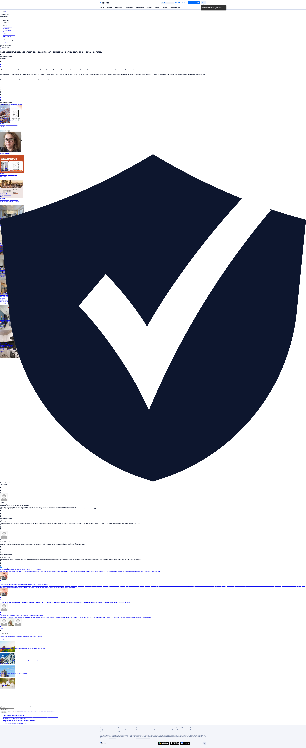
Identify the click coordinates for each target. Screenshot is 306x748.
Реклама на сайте (122, 730)
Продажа (109, 7)
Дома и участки (129, 7)
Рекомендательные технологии (143, 737)
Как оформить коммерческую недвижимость (15, 718)
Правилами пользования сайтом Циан (115, 736)
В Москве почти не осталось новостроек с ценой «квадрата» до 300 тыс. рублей (20, 569)
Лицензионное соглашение (146, 736)
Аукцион (156, 728)
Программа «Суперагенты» (197, 728)
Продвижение (139, 730)
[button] (224, 7)
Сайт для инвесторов (123, 732)
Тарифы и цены (104, 730)
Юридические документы (124, 728)
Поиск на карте (140, 728)
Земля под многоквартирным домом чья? (14, 715)
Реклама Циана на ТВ (177, 728)
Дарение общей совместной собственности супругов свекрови (19, 720)
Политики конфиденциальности (46, 711)
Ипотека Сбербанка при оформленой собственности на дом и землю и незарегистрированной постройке (30, 717)
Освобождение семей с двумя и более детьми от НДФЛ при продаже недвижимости (21, 615)
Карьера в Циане (104, 732)
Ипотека (149, 7)
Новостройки (118, 7)
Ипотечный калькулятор (178, 730)
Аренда (102, 7)
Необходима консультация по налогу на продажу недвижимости (20, 721)
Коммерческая (140, 7)
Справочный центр (104, 728)
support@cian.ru (112, 737)
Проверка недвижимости (196, 730)
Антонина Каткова (4, 153)
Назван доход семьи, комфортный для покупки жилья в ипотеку (16, 601)
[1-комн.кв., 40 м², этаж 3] (9, 111)
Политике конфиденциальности (196, 736)
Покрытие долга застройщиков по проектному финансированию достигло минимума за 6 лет (24, 584)
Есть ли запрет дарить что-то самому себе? (14, 723)
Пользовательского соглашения (28, 711)
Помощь (156, 730)
